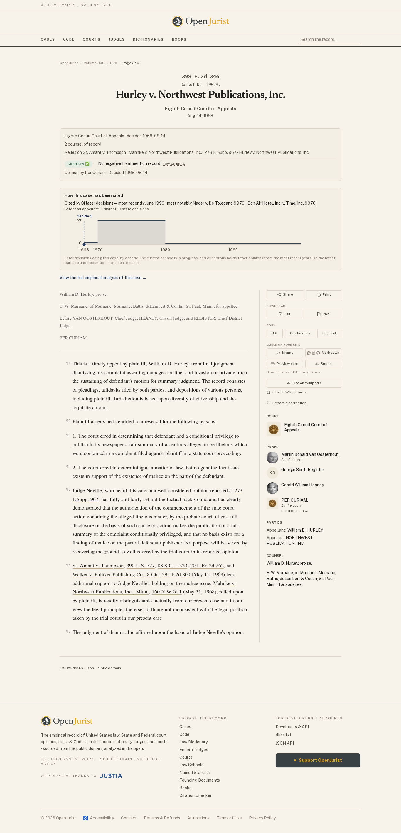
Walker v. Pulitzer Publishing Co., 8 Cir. (116, 574)
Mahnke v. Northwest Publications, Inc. (165, 152)
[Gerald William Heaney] (272, 488)
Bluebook (329, 333)
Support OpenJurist (318, 760)
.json (90, 668)
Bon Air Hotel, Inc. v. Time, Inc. (275, 203)
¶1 (68, 363)
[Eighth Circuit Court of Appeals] (272, 503)
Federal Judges (193, 749)
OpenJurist (69, 63)
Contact (129, 818)
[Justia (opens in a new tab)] (111, 775)
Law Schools (191, 765)
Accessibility (98, 818)
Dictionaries (148, 39)
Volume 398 (94, 63)
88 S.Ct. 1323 (172, 565)
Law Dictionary (193, 742)
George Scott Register (302, 469)
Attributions (198, 818)
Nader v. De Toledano (213, 203)
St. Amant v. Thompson (104, 152)
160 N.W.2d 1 (167, 591)
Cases (48, 39)
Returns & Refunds (162, 818)
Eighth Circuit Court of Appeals (200, 109)
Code (69, 39)
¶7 (68, 631)
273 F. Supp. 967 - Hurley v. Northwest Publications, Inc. (257, 152)
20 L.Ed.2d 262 (207, 565)
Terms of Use (229, 818)
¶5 (68, 489)
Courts (91, 39)
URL (275, 333)
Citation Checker (195, 795)
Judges (117, 39)
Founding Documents (199, 780)
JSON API (285, 743)
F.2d (113, 63)
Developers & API (292, 726)
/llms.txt (284, 735)
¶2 (68, 421)
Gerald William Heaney (302, 485)
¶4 (68, 466)
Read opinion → (294, 511)
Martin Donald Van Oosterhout (310, 454)
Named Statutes (195, 772)
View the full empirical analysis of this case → (103, 277)
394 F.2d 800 (176, 574)
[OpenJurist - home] (200, 21)
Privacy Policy (262, 818)
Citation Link (300, 333)
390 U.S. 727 (141, 565)
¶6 (68, 565)
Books (179, 39)
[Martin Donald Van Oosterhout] (272, 457)
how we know (174, 164)
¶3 (68, 435)
